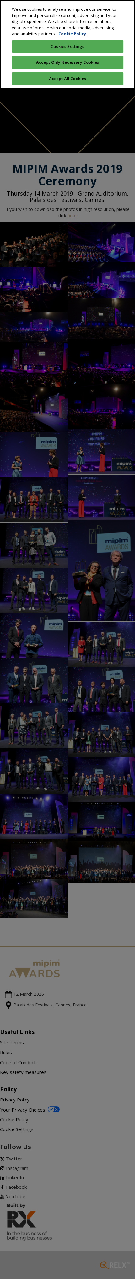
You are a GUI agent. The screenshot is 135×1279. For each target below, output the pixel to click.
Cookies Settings (67, 46)
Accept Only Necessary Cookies (67, 62)
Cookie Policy (72, 34)
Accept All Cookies (67, 78)
